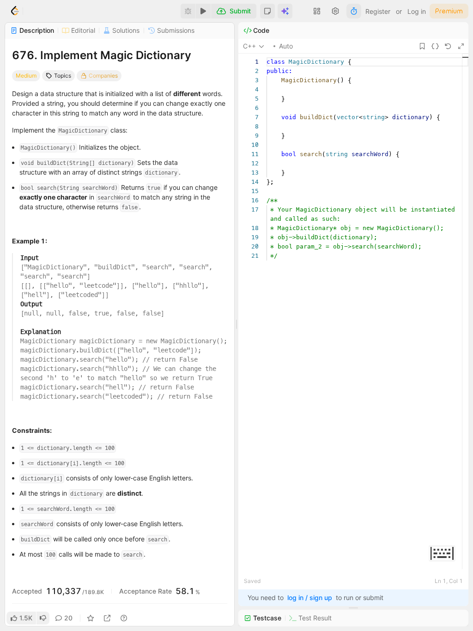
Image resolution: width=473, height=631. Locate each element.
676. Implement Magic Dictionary (101, 55)
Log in (416, 11)
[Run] (203, 11)
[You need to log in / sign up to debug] (188, 11)
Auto (286, 46)
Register (377, 11)
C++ (249, 46)
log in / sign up (309, 597)
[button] (267, 11)
